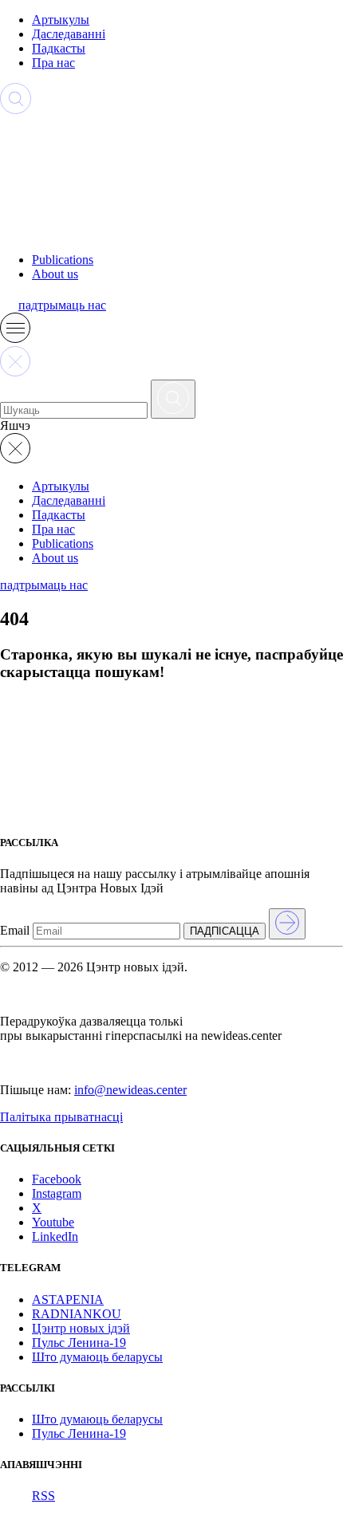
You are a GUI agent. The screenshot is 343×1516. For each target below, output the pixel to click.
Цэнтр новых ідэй (81, 1328)
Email (15, 930)
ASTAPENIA (68, 1299)
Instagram (56, 1193)
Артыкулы (60, 19)
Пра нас (53, 62)
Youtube (53, 1222)
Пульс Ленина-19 (79, 1342)
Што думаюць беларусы (97, 1357)
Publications (62, 259)
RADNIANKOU (76, 1314)
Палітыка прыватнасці (61, 1117)
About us (55, 274)
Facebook (56, 1179)
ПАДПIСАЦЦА (224, 931)
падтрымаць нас (62, 305)
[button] (15, 338)
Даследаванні (68, 34)
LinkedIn (55, 1236)
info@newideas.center (130, 1090)
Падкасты (58, 48)
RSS (43, 1495)
